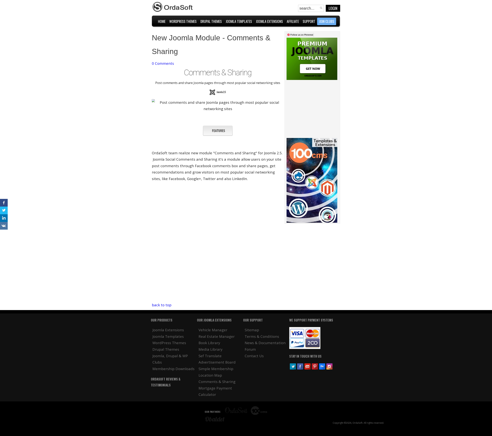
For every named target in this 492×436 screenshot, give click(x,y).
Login (333, 8)
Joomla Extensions (168, 329)
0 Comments (163, 63)
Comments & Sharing (217, 381)
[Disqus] (218, 254)
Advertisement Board (217, 362)
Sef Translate (210, 355)
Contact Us (254, 355)
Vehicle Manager (213, 329)
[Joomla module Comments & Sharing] (218, 134)
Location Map (210, 375)
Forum (250, 349)
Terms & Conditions (262, 336)
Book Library (209, 342)
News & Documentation (265, 342)
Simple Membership (216, 368)
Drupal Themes (165, 349)
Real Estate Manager (217, 336)
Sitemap (252, 329)
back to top (161, 304)
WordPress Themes (169, 342)
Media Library (210, 349)
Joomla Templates (168, 336)
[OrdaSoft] (173, 7)
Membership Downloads (173, 368)
